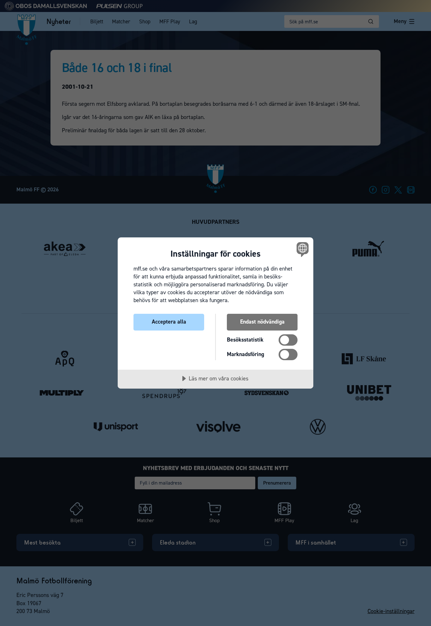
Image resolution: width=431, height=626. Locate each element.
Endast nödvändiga (262, 321)
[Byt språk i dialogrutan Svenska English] (301, 249)
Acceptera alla (169, 321)
